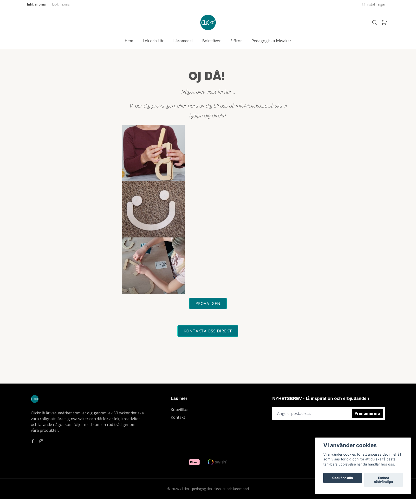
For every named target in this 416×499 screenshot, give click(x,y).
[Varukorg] (384, 22)
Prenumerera (367, 413)
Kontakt (178, 417)
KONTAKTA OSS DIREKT (208, 331)
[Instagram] (41, 441)
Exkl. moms (61, 4)
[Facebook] (33, 441)
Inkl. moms (36, 4)
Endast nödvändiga (383, 480)
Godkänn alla (342, 478)
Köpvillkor (180, 409)
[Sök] (374, 22)
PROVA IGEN (208, 303)
